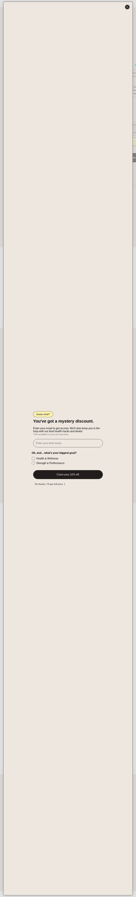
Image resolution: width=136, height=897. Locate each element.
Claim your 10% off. (68, 474)
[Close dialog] (127, 7)
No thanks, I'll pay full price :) (50, 484)
